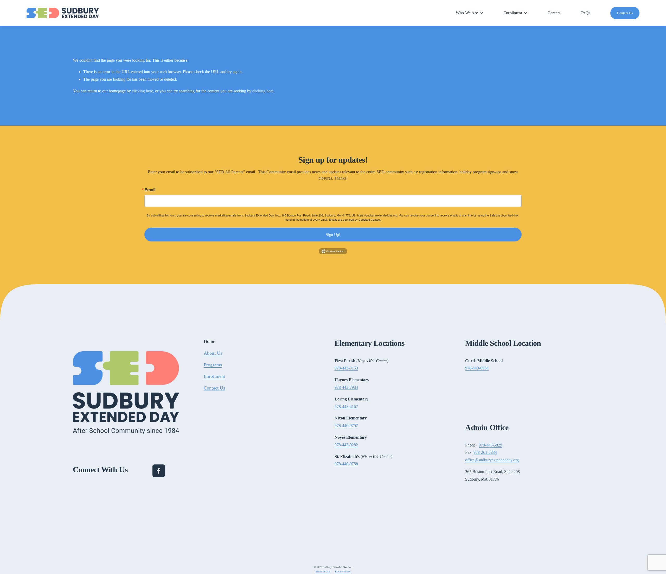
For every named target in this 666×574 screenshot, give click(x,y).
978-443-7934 (346, 387)
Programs (213, 364)
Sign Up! (333, 234)
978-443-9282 (346, 445)
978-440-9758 (346, 464)
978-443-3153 (346, 368)
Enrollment (214, 376)
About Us (213, 353)
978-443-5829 (490, 445)
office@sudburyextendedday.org (492, 460)
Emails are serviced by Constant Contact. (355, 219)
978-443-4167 (346, 406)
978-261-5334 (485, 452)
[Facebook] (158, 470)
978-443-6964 (477, 368)
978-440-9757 (346, 425)
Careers (554, 13)
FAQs (585, 13)
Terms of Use (323, 571)
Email (149, 190)
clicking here (142, 91)
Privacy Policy (342, 571)
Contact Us (625, 13)
